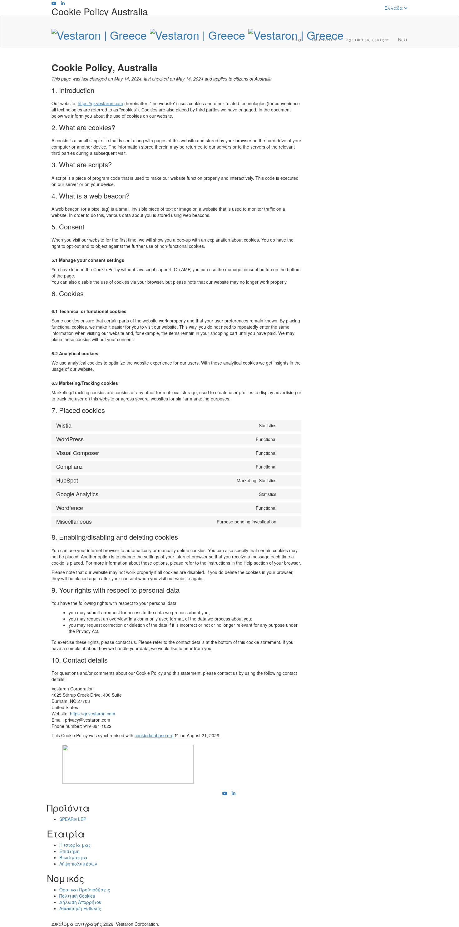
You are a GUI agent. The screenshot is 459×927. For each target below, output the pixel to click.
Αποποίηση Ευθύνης (80, 908)
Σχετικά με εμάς (365, 39)
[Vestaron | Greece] (197, 33)
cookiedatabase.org (154, 735)
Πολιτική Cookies (77, 896)
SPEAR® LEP (72, 819)
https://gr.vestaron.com (100, 103)
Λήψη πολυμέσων (78, 864)
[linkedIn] (63, 3)
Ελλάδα (394, 8)
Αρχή (297, 39)
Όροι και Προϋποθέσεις (84, 889)
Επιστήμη (69, 851)
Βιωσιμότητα (73, 857)
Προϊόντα (322, 39)
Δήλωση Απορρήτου (80, 902)
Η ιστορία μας (75, 845)
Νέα (402, 39)
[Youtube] (54, 3)
